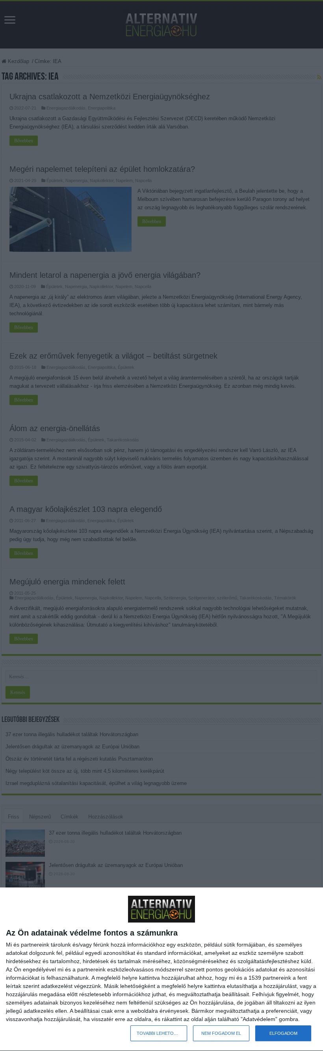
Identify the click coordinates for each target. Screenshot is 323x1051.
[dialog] (161, 969)
